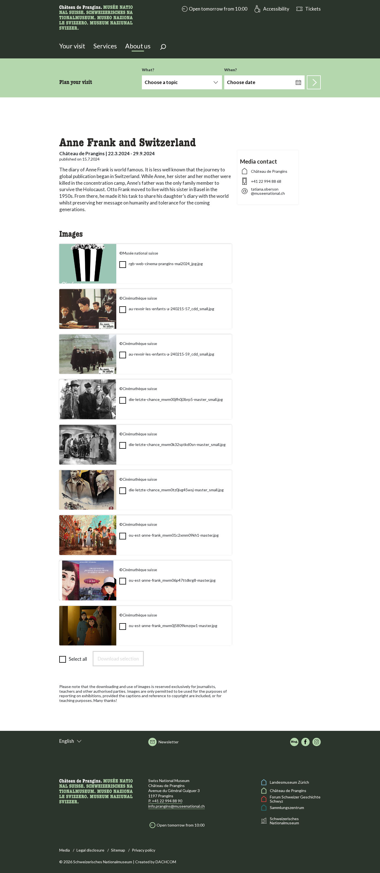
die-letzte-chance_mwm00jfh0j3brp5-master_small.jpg (176, 399)
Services (105, 46)
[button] (214, 9)
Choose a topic (161, 82)
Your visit (72, 46)
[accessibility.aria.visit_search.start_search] (314, 82)
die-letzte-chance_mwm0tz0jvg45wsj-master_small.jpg (176, 489)
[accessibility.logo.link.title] (96, 16)
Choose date (241, 82)
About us (137, 46)
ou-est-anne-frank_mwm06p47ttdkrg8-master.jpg (172, 580)
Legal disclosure (90, 850)
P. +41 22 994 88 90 (165, 800)
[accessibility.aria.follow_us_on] (294, 742)
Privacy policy (143, 850)
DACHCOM (166, 861)
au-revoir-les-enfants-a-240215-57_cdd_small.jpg (171, 308)
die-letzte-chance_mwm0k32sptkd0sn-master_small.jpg (177, 444)
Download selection (118, 659)
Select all (78, 659)
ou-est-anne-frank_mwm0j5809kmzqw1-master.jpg (173, 625)
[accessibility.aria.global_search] (163, 47)
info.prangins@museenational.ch (176, 806)
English (66, 741)
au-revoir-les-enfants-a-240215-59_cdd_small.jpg (171, 354)
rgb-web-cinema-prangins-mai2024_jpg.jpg (166, 263)
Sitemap (118, 850)
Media (64, 850)
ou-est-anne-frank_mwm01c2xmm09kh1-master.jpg (174, 535)
